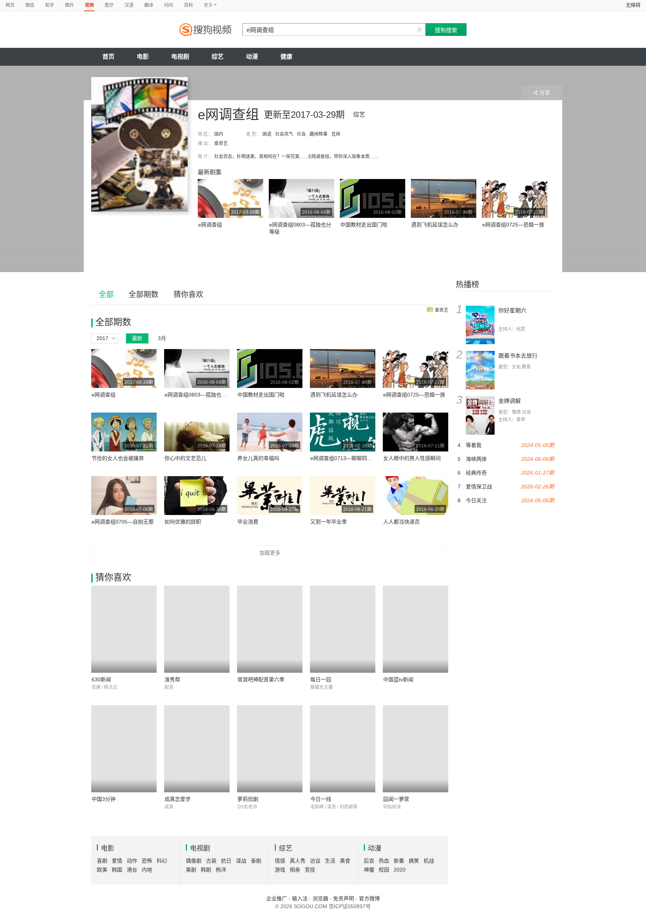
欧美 (102, 870)
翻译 (148, 5)
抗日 (226, 861)
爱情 (117, 861)
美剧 (191, 870)
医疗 (109, 5)
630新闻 (101, 679)
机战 (429, 861)
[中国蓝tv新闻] (415, 629)
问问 (168, 5)
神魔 (369, 870)
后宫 (369, 861)
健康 (286, 56)
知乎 (49, 5)
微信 (29, 5)
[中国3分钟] (124, 748)
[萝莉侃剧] (269, 748)
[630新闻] (124, 629)
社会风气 (284, 134)
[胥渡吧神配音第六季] (269, 629)
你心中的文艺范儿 (185, 458)
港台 (132, 870)
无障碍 (633, 5)
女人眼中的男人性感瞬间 (412, 458)
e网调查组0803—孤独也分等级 (200, 395)
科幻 (162, 861)
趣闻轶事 (318, 134)
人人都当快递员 (401, 522)
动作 (132, 861)
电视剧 (180, 56)
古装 (211, 861)
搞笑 (414, 861)
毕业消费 (247, 522)
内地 (147, 870)
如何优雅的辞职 (182, 522)
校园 (384, 870)
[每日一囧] (342, 629)
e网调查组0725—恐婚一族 (513, 225)
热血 (384, 861)
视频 (89, 5)
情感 (280, 861)
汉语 (128, 5)
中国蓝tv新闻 (398, 679)
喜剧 (102, 861)
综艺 (218, 56)
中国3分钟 (104, 799)
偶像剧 (194, 861)
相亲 (295, 870)
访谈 (315, 861)
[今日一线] (342, 748)
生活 (330, 861)
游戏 (280, 870)
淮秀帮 (172, 679)
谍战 (241, 861)
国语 (266, 134)
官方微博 (369, 898)
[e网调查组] (139, 144)
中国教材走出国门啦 (363, 225)
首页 (108, 56)
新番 (399, 861)
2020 (400, 870)
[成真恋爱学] (197, 748)
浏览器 (320, 898)
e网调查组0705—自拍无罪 (123, 522)
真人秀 (297, 861)
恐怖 (147, 861)
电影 (143, 56)
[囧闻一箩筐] (415, 748)
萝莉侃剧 (247, 799)
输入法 (300, 898)
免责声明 (343, 898)
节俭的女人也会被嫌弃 (118, 458)
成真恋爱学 (177, 799)
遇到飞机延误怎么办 (434, 225)
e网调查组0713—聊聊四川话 (344, 458)
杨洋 (221, 870)
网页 (10, 5)
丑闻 (335, 134)
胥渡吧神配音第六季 (260, 679)
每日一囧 (320, 679)
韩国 (117, 870)
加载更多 (269, 553)
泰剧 (256, 861)
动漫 (252, 56)
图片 (69, 5)
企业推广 (276, 898)
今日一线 (320, 799)
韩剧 (206, 870)
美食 (345, 861)
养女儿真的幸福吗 (258, 458)
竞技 (310, 870)
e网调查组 (210, 225)
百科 (188, 5)
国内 (218, 134)
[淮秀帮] (197, 629)
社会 (301, 134)
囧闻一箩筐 (396, 799)
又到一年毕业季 (328, 522)
